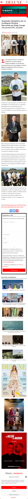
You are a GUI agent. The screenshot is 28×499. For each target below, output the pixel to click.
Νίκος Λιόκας (20, 207)
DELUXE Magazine (7, 32)
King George (13, 205)
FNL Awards (7, 205)
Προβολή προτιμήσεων (14, 494)
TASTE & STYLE (5, 17)
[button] (26, 477)
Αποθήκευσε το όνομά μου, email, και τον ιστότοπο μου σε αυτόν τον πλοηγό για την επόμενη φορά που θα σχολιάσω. (13, 251)
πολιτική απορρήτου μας (9, 261)
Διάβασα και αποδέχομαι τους (13, 265)
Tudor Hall (18, 205)
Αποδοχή (14, 487)
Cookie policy (13, 497)
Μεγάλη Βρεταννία (12, 207)
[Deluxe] (14, 3)
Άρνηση (14, 491)
